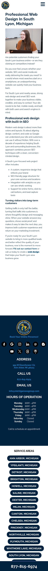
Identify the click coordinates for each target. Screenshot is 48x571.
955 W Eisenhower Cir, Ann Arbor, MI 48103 (24, 366)
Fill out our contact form (25, 249)
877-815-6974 (24, 379)
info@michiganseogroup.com (24, 391)
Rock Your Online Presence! (24, 337)
